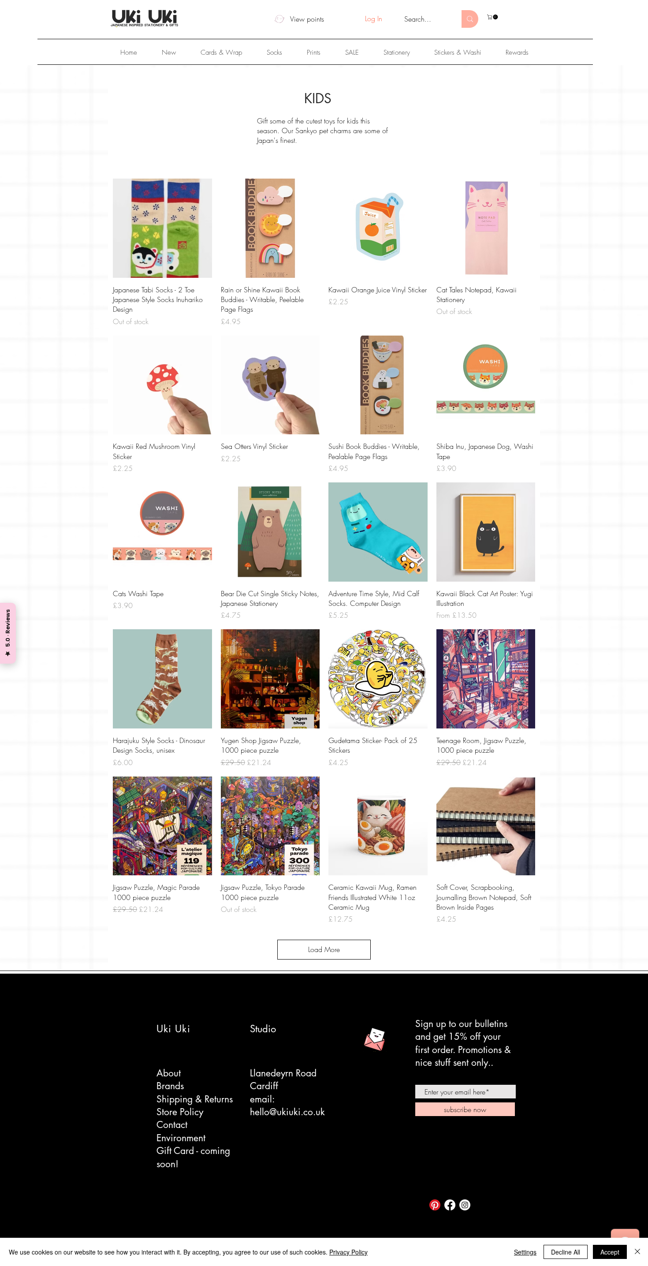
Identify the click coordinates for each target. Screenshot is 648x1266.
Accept (609, 1251)
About (168, 1073)
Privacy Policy (348, 1251)
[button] (493, 17)
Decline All (565, 1251)
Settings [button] (525, 1251)
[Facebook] (449, 1204)
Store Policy (179, 1112)
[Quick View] (162, 228)
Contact (171, 1125)
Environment (180, 1138)
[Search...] (470, 19)
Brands (170, 1086)
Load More (324, 949)
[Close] (637, 1252)
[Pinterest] (434, 1204)
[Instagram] (464, 1204)
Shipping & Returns (194, 1099)
